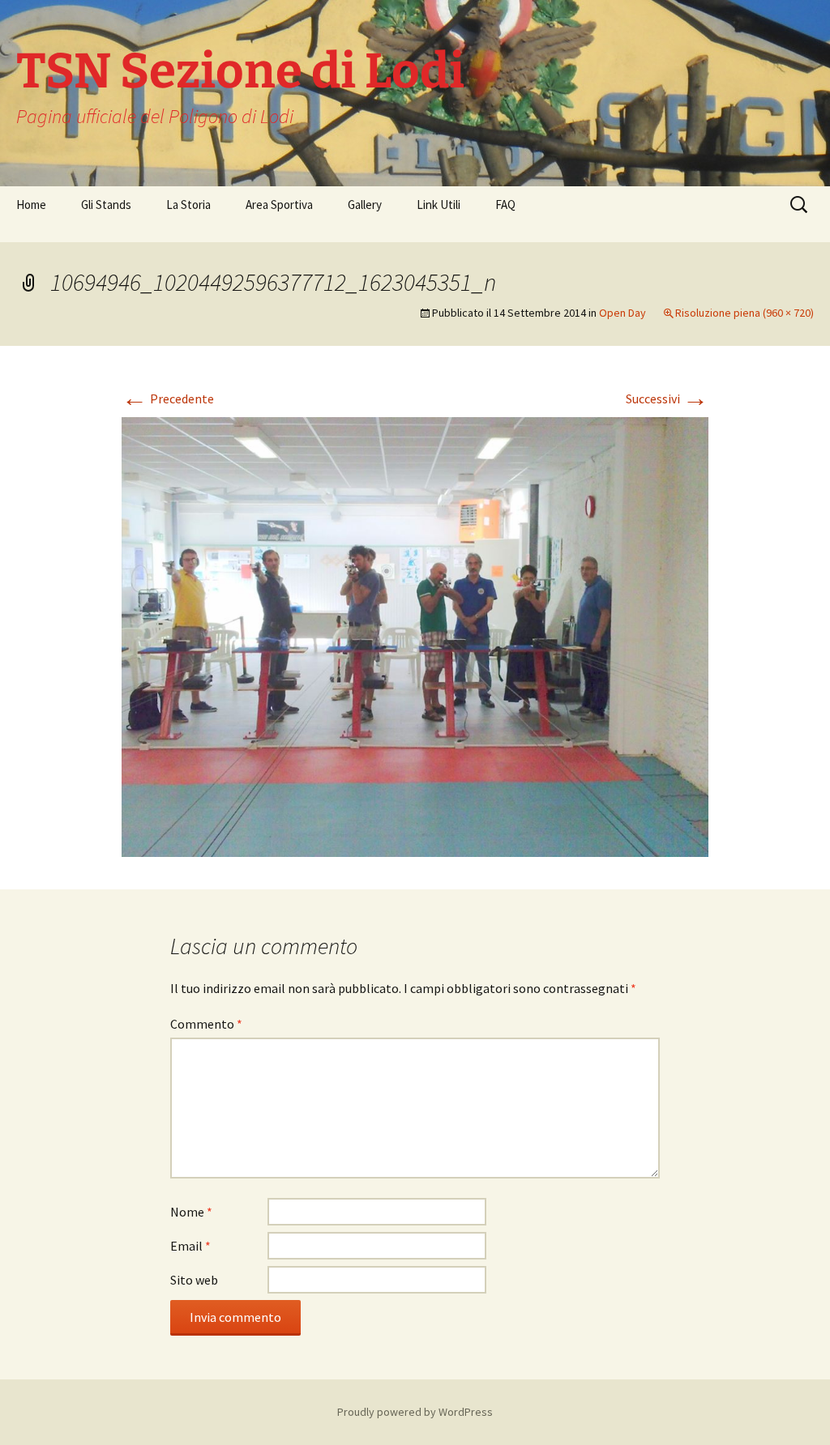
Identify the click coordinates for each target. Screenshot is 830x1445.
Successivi (667, 398)
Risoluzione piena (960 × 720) (744, 312)
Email (190, 1246)
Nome (191, 1212)
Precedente (168, 398)
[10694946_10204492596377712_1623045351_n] (415, 635)
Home (31, 204)
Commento (206, 1024)
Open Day (622, 312)
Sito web (194, 1280)
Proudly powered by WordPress (415, 1412)
